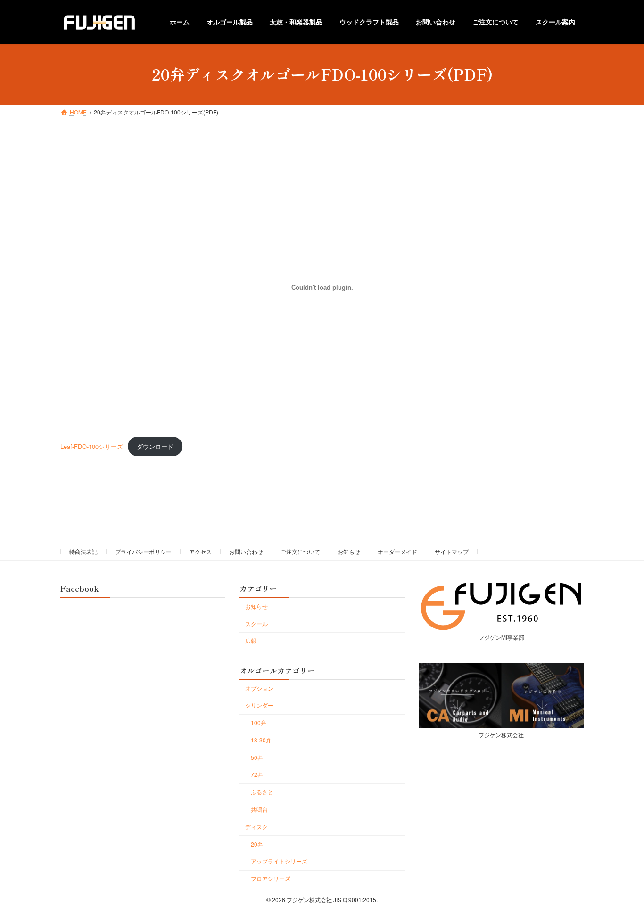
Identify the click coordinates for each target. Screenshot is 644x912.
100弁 (258, 723)
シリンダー (259, 705)
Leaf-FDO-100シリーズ (91, 446)
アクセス (200, 551)
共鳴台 (259, 809)
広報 (250, 641)
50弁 (257, 757)
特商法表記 (83, 551)
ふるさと (262, 792)
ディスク (256, 826)
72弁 (257, 775)
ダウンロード (155, 446)
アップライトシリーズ (279, 861)
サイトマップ (452, 551)
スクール (256, 623)
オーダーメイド (397, 551)
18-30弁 (261, 740)
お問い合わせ (246, 551)
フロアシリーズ (270, 879)
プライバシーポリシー (143, 551)
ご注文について (300, 551)
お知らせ (349, 551)
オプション (259, 688)
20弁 (257, 844)
